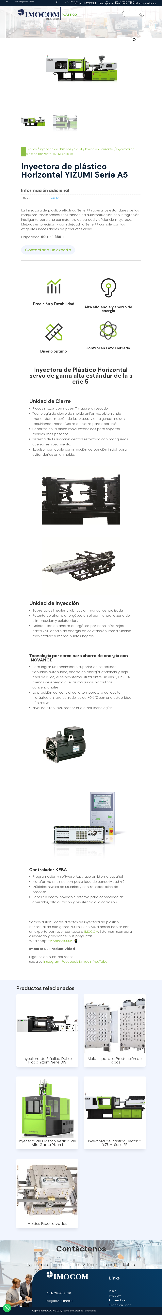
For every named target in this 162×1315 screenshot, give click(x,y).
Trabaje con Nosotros (113, 3)
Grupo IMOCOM (85, 3)
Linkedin (85, 961)
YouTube (100, 961)
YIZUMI (78, 149)
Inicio (112, 1291)
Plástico (31, 149)
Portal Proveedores (143, 3)
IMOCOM (91, 931)
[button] (134, 40)
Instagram (51, 961)
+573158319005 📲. (63, 940)
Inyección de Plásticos (55, 149)
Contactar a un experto (48, 250)
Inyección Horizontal (99, 149)
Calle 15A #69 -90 (58, 1293)
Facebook (69, 961)
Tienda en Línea (120, 1305)
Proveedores (118, 1300)
